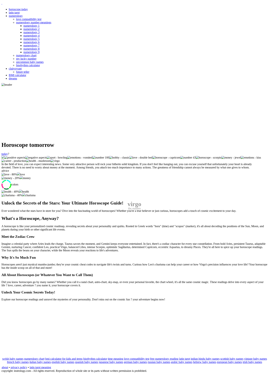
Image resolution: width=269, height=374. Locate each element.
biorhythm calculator (28, 65)
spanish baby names (86, 362)
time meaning (115, 358)
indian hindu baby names (205, 358)
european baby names (229, 362)
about (5, 367)
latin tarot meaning (40, 367)
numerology (16, 15)
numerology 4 (31, 35)
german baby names (135, 362)
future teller (22, 71)
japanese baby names (111, 362)
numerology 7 (31, 45)
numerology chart (26, 55)
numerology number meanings (33, 22)
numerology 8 (31, 48)
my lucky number (26, 58)
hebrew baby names (204, 362)
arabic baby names (181, 362)
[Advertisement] (134, 112)
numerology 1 (31, 25)
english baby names (63, 362)
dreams (13, 78)
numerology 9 (31, 52)
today (4, 153)
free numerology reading (164, 358)
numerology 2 (31, 29)
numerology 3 (31, 32)
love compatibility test (28, 19)
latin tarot (14, 12)
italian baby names (40, 362)
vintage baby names (255, 358)
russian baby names (159, 362)
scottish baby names (231, 358)
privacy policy (19, 367)
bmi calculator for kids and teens (64, 358)
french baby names (18, 362)
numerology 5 (31, 38)
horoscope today (18, 9)
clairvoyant (15, 68)
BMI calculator (17, 75)
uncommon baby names (30, 62)
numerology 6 (31, 42)
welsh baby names (12, 358)
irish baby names (252, 362)
